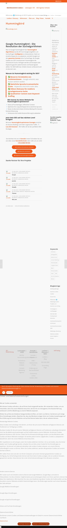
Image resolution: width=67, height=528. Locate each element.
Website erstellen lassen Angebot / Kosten (54, 336)
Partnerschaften (54, 270)
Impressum (33, 357)
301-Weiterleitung (10, 351)
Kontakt (33, 355)
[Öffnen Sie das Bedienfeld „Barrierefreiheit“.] (0, 527)
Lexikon (44, 357)
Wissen (26, 173)
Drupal (14, 175)
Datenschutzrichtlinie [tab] (6, 512)
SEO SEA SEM (45, 362)
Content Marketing (55, 260)
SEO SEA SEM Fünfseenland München (53, 316)
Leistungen (16, 191)
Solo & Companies (55, 276)
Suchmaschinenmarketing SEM (55, 327)
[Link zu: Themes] (8, 191)
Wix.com (14, 199)
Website (52, 279)
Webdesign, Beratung (55, 331)
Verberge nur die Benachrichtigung (41, 524)
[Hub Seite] (1, 264)
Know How (53, 296)
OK (3, 392)
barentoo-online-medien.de (55, 107)
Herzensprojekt (54, 262)
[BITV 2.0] (65, 264)
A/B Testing (57, 350)
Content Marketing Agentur (22, 370)
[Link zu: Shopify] (8, 185)
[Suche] (52, 18)
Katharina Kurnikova (23, 206)
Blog (45, 359)
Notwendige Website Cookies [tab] (9, 421)
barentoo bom (54, 257)
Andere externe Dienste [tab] (7, 471)
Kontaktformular (21, 141)
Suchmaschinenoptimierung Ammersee (55, 322)
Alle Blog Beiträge (54, 289)
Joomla (14, 181)
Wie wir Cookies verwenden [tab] (8, 403)
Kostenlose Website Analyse (21, 363)
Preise (34, 365)
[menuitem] (15, 8)
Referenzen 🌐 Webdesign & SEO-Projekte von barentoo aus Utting (55, 303)
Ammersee (53, 251)
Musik (52, 268)
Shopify (14, 187)
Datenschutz (33, 363)
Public (52, 273)
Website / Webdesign (18, 173)
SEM (56, 273)
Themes (14, 193)
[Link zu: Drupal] (8, 173)
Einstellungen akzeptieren (24, 524)
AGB (33, 361)
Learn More (9, 392)
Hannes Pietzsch (25, 171)
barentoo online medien (54, 293)
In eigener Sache (54, 265)
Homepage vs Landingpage (53, 310)
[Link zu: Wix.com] (8, 197)
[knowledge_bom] (24, 35)
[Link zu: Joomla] (8, 179)
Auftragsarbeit (54, 254)
